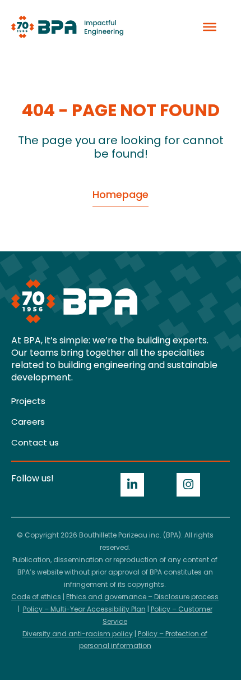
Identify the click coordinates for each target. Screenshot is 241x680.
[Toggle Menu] (209, 27)
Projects (28, 401)
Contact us (35, 442)
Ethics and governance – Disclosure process (142, 596)
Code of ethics (36, 596)
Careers (28, 422)
